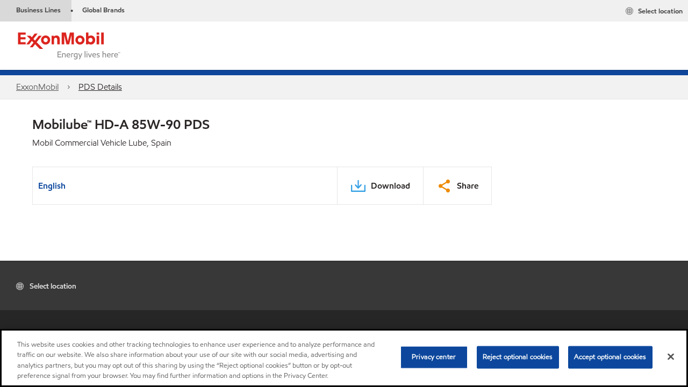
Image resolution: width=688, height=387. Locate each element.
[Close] (671, 356)
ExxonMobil (37, 86)
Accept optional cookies (610, 357)
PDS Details (100, 86)
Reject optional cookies (518, 357)
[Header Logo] (69, 45)
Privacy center (434, 357)
